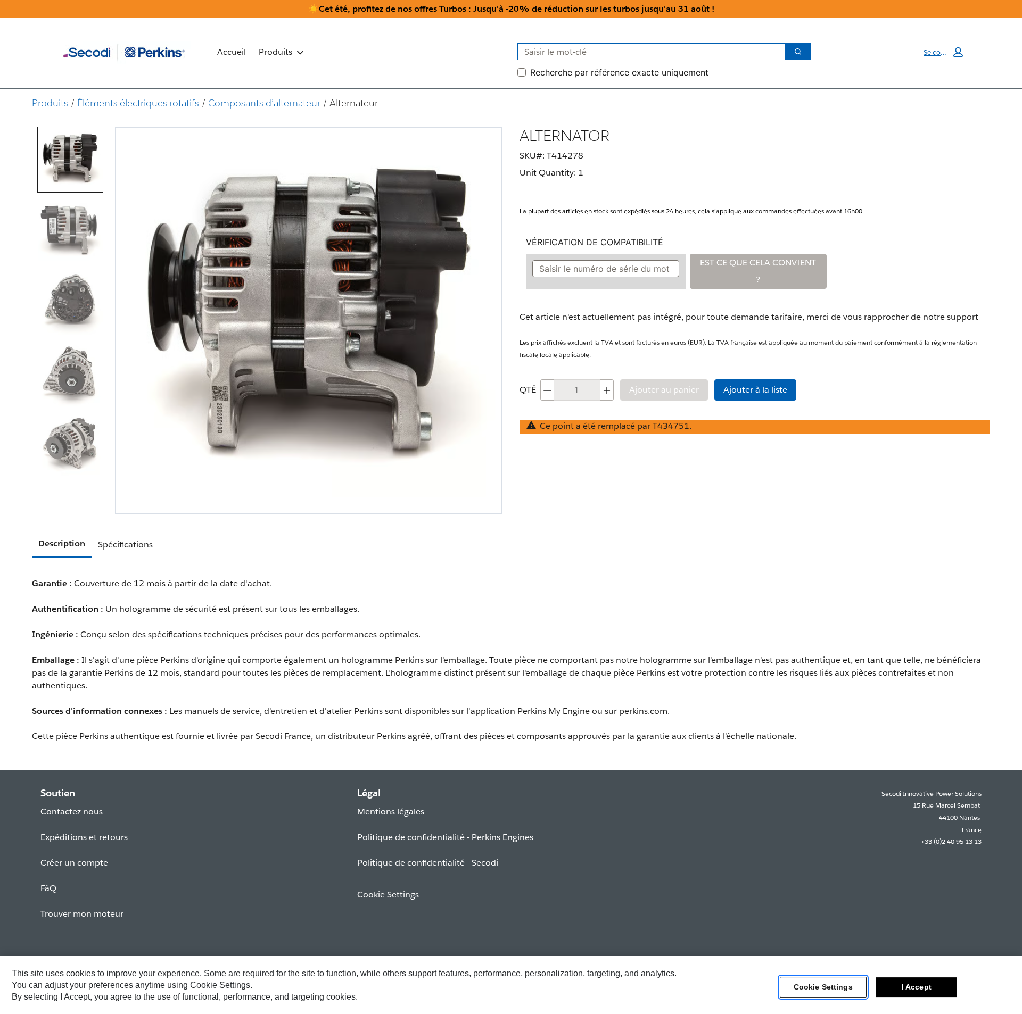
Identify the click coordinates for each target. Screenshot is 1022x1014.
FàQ (48, 888)
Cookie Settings (823, 987)
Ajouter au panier (664, 389)
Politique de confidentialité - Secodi (427, 862)
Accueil (231, 51)
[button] (943, 52)
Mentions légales (390, 811)
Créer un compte (74, 862)
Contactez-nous (71, 811)
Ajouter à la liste (755, 389)
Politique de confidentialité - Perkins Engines (445, 837)
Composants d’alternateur (264, 103)
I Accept (917, 987)
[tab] (70, 160)
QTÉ (528, 389)
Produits (275, 51)
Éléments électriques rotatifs (138, 103)
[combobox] (647, 52)
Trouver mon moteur (81, 913)
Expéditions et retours (84, 837)
